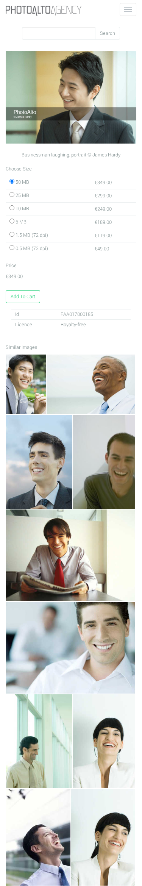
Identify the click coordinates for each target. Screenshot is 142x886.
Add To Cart (23, 296)
